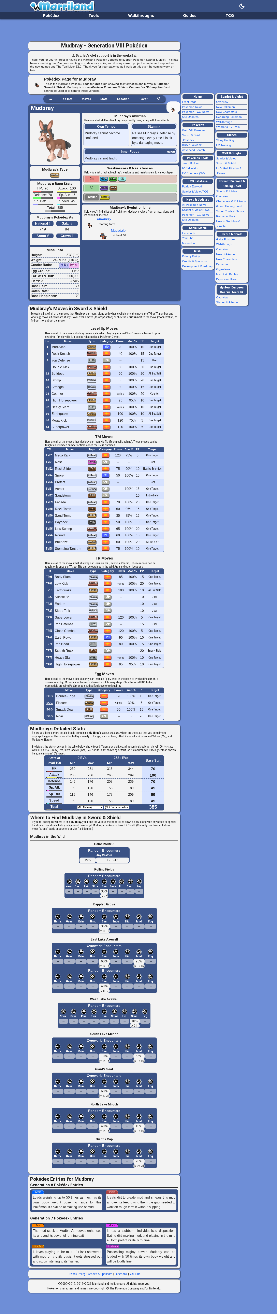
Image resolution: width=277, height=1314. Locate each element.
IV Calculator (191, 168)
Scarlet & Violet (232, 97)
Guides (189, 15)
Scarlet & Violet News (196, 209)
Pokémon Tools (197, 158)
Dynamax (222, 264)
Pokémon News (192, 107)
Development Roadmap (198, 266)
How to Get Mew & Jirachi (228, 224)
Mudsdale (118, 230)
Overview (222, 101)
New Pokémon (226, 107)
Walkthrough (224, 122)
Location (123, 98)
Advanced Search (194, 150)
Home (198, 97)
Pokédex (51, 15)
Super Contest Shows (230, 211)
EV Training (224, 145)
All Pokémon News (194, 204)
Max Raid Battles (227, 274)
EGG (49, 696)
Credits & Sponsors (100, 1274)
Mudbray (104, 219)
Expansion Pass (227, 279)
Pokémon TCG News (196, 111)
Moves (86, 98)
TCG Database (198, 181)
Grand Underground (229, 206)
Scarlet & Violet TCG (195, 191)
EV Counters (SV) (194, 173)
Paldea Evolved (192, 186)
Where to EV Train (228, 126)
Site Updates (191, 116)
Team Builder (191, 163)
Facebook (121, 1274)
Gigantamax (224, 269)
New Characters (227, 111)
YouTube (135, 1274)
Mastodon (189, 243)
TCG (230, 15)
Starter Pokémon (227, 302)
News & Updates (197, 199)
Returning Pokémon (229, 116)
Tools (94, 15)
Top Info (67, 98)
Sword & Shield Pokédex (192, 137)
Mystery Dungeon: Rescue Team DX (231, 289)
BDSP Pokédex (192, 144)
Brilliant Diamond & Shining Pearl (232, 183)
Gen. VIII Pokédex (194, 130)
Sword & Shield (226, 163)
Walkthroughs (141, 15)
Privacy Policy (77, 1274)
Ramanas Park (226, 216)
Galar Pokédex (226, 239)
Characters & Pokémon (231, 201)
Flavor (143, 98)
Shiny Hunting (225, 140)
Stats (103, 98)
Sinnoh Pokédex (227, 191)
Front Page (189, 101)
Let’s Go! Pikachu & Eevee (229, 171)
